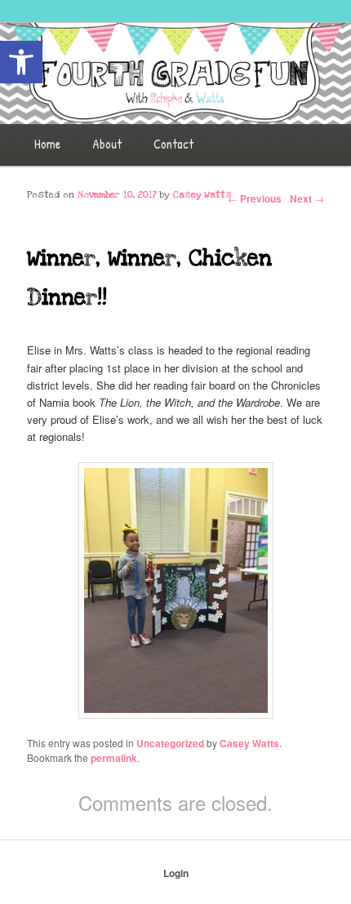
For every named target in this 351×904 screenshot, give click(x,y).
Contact (173, 144)
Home (47, 144)
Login (176, 873)
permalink (114, 757)
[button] (21, 62)
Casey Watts (202, 195)
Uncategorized (170, 743)
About (107, 144)
